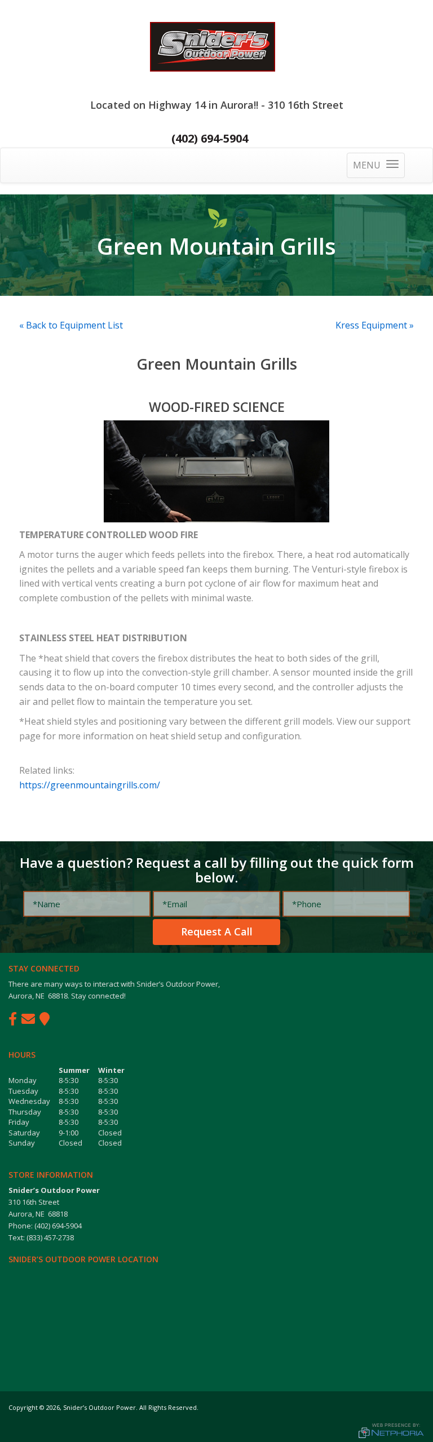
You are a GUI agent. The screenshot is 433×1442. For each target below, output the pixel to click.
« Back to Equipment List (71, 325)
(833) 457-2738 (50, 1237)
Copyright (23, 1407)
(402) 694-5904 (209, 138)
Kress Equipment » (374, 325)
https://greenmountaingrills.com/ (89, 785)
